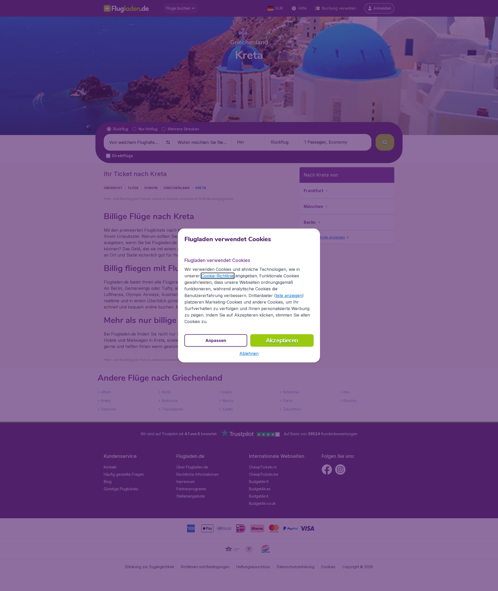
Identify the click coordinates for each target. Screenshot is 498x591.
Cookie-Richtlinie (217, 275)
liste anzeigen (289, 295)
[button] (249, 353)
